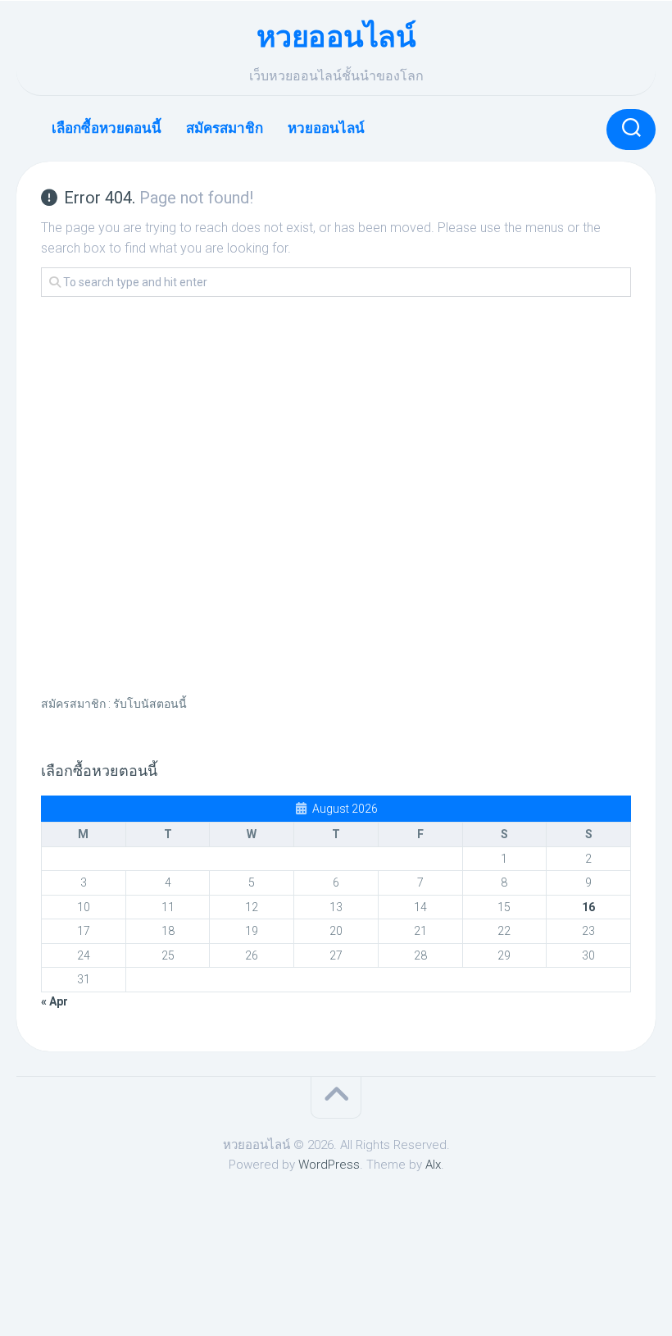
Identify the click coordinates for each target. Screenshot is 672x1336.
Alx (433, 1164)
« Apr (54, 1001)
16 (588, 907)
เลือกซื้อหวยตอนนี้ (106, 128)
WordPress (329, 1164)
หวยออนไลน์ (336, 37)
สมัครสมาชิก (224, 128)
